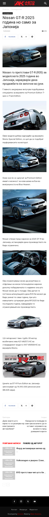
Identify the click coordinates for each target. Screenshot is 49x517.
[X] (27, 501)
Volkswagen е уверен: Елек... (30, 460)
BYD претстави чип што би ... (31, 472)
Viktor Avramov (35, 514)
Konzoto (20, 514)
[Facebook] (14, 501)
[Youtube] (34, 501)
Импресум (23, 509)
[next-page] (8, 484)
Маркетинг (34, 509)
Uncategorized (16, 9)
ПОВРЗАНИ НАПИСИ (11, 443)
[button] (4, 3)
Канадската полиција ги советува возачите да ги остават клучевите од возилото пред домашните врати (35, 426)
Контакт (14, 509)
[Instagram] (21, 501)
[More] (32, 36)
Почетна (6, 9)
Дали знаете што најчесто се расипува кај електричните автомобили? (13, 425)
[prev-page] (4, 484)
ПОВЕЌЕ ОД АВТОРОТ (32, 443)
